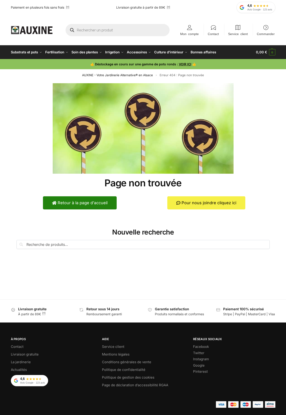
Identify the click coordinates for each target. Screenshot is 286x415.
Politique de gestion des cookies (128, 377)
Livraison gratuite (25, 354)
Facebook (201, 346)
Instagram (201, 359)
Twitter (198, 353)
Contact (213, 33)
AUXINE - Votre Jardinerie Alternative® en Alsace (117, 75)
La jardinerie (21, 362)
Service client (238, 33)
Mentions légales (116, 354)
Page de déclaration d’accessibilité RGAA (135, 385)
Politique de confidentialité (123, 370)
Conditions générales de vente (126, 362)
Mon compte (189, 33)
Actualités (19, 370)
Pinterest (200, 371)
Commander (266, 33)
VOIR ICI (185, 64)
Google (199, 365)
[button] (265, 52)
